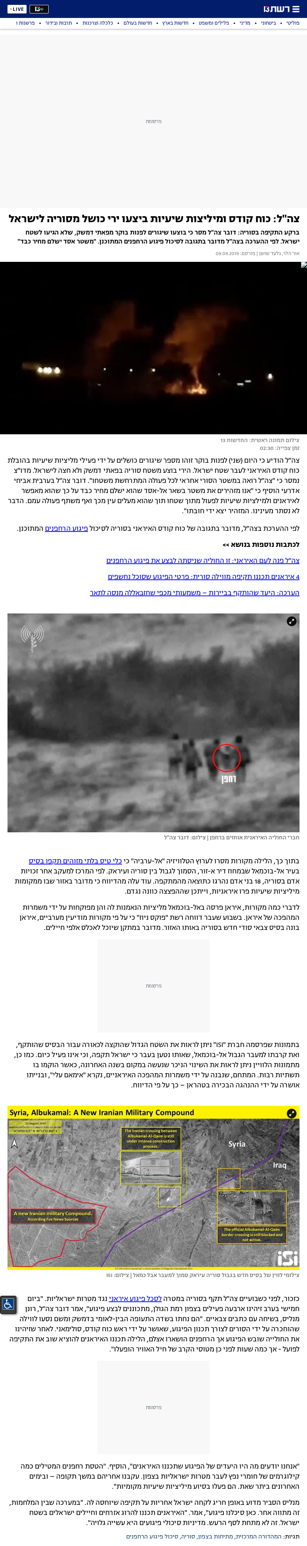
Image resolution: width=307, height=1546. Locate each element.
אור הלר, (290, 254)
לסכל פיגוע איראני (135, 1299)
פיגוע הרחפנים (66, 528)
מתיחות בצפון (215, 1537)
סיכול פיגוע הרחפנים (152, 1537)
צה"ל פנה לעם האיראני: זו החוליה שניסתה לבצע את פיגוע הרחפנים (203, 561)
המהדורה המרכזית (259, 1537)
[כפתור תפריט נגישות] (8, 1304)
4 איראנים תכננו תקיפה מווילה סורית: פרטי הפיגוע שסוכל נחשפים (204, 577)
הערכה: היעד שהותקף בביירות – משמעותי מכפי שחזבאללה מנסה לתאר (195, 593)
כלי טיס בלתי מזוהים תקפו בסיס (75, 861)
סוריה (188, 1537)
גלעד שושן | (268, 254)
